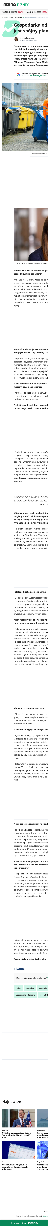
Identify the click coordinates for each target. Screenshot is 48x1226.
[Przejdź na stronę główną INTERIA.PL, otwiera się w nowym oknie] (9, 4)
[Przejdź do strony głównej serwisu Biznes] (23, 4)
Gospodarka (18, 17)
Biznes (11, 17)
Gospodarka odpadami (25, 995)
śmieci (18, 988)
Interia (4, 17)
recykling (30, 988)
